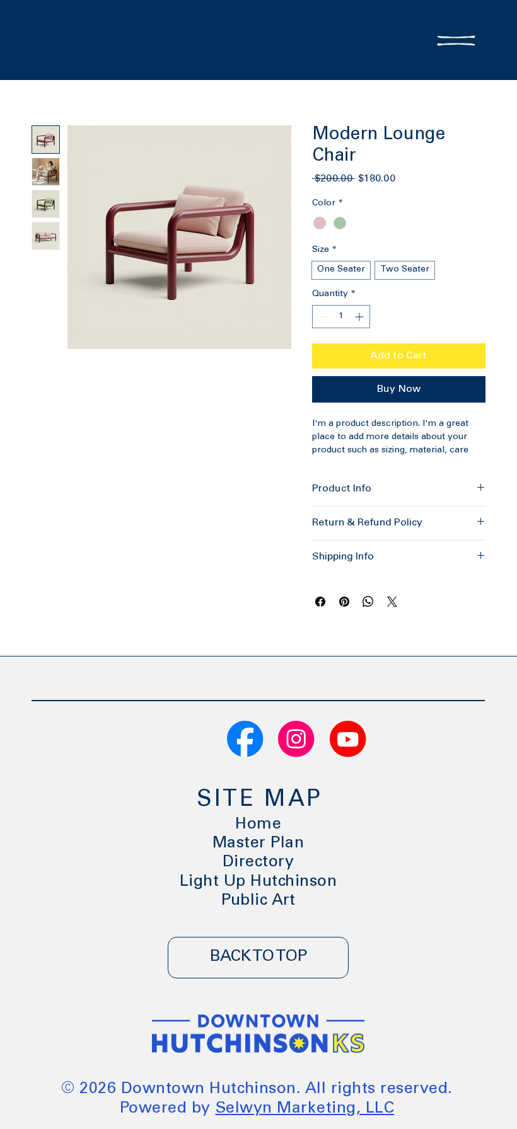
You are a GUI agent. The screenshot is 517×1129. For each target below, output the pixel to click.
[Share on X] (392, 601)
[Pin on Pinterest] (344, 601)
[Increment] (360, 317)
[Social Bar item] (245, 739)
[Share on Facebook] (320, 601)
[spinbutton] (341, 317)
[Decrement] (322, 317)
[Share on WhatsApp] (368, 601)
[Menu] (456, 40)
